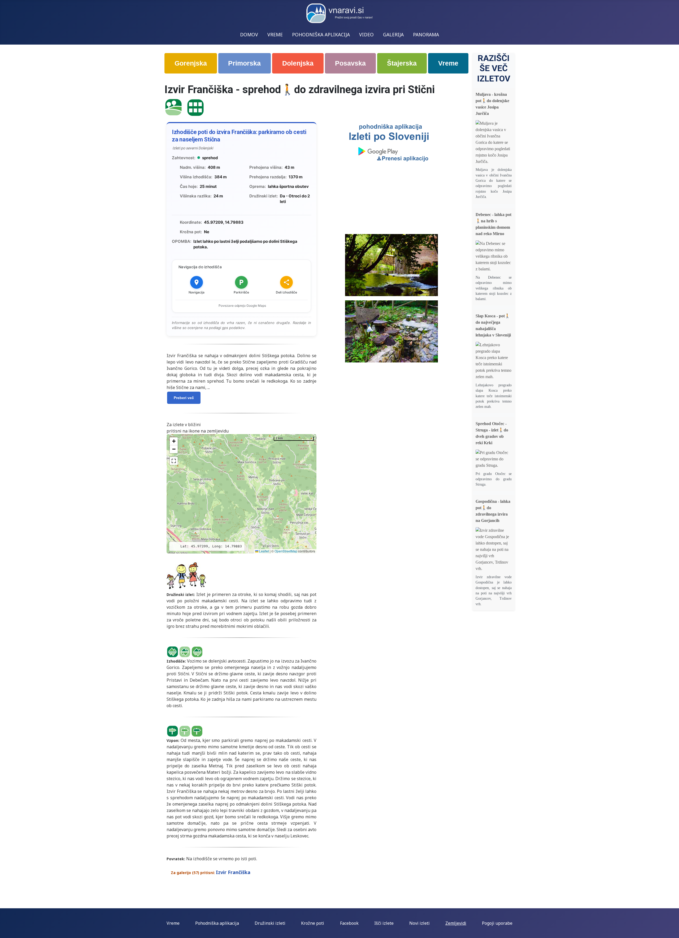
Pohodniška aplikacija (217, 923)
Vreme (448, 63)
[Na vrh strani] (672, 931)
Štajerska (402, 63)
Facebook (349, 923)
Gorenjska (191, 63)
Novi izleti (419, 923)
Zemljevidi (455, 923)
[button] (174, 441)
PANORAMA (426, 34)
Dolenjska (298, 63)
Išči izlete (384, 923)
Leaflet (263, 551)
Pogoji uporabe (497, 923)
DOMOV (249, 34)
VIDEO (366, 34)
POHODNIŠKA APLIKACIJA (321, 34)
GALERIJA (393, 34)
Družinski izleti (270, 923)
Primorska (244, 63)
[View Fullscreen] (174, 461)
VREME (275, 34)
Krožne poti (312, 923)
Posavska (350, 63)
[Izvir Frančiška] (173, 107)
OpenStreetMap (286, 551)
